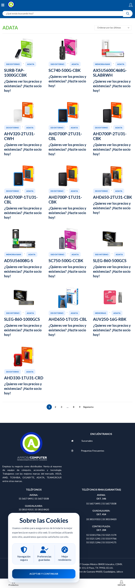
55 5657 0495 (26, 498)
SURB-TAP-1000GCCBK (15, 72)
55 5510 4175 (109, 542)
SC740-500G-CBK (65, 70)
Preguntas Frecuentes (92, 450)
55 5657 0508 (42, 498)
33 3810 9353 (26, 509)
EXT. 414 (101, 514)
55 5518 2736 (93, 534)
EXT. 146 (101, 498)
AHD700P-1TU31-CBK (65, 199)
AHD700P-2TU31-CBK (109, 136)
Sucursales (87, 440)
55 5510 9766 (109, 538)
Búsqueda (128, 13)
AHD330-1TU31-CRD (23, 377)
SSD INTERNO (101, 254)
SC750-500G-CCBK (66, 260)
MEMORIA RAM (102, 64)
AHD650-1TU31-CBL (68, 319)
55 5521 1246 (93, 542)
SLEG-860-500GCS (109, 260)
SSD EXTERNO (13, 64)
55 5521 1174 (109, 534)
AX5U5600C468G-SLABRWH (110, 72)
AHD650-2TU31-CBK (112, 197)
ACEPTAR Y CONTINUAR (43, 573)
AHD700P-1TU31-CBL (21, 199)
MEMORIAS (100, 313)
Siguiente (85, 406)
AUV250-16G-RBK (109, 319)
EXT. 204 (101, 530)
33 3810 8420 (42, 509)
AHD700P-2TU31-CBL (65, 136)
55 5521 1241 (93, 538)
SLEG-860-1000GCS (22, 319)
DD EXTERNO (12, 127)
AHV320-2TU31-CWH (19, 136)
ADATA (30, 64)
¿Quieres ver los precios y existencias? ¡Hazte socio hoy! (23, 85)
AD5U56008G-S (18, 260)
